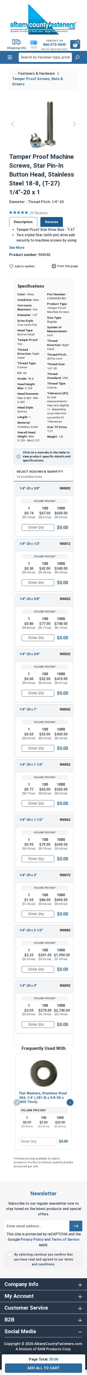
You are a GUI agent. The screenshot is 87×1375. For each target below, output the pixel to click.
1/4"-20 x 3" (28, 986)
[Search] (77, 57)
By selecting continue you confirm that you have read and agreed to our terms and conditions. (43, 1259)
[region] (43, 124)
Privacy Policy (32, 1239)
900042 (65, 709)
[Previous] (12, 124)
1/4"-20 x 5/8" (29, 599)
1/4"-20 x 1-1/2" (31, 820)
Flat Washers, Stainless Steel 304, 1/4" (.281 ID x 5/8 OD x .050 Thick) (43, 1097)
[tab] (23, 222)
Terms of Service (65, 1239)
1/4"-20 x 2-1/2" (31, 930)
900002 (65, 488)
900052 (65, 765)
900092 (65, 986)
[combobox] (45, 57)
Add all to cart (43, 1368)
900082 (65, 930)
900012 (65, 544)
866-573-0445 (54, 44)
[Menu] (9, 57)
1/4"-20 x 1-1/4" (31, 765)
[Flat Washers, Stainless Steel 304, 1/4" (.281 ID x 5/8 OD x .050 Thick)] (43, 1073)
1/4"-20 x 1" (28, 709)
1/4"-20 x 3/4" (29, 654)
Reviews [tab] (51, 222)
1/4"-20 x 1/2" (29, 544)
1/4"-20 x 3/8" (29, 488)
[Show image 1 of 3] (35, 145)
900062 (65, 820)
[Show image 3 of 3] (51, 145)
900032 (65, 654)
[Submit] (76, 1226)
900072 (65, 875)
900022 (65, 599)
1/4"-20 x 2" (28, 875)
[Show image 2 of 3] (43, 145)
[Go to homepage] (43, 19)
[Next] (74, 124)
